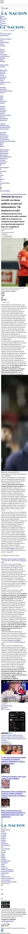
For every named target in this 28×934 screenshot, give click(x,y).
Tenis (1, 99)
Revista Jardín (3, 158)
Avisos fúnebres (4, 136)
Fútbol (1, 96)
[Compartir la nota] (2, 295)
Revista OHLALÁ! (4, 149)
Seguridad (3, 72)
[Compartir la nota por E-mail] (5, 300)
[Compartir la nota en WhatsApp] (4, 295)
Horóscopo (3, 111)
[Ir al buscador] (2, 10)
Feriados (2, 113)
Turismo (2, 108)
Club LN (4, 23)
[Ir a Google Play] (5, 904)
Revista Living (3, 155)
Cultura (2, 75)
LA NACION (4, 194)
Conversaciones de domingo (8, 141)
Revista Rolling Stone (5, 156)
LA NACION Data (4, 42)
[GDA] (5, 926)
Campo (2, 53)
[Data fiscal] (2, 931)
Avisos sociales (4, 137)
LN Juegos (2, 106)
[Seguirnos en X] (2, 890)
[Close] (2, 819)
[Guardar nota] (2, 293)
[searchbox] (13, 31)
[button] (14, 109)
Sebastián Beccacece (6, 705)
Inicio (3, 16)
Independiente (22, 194)
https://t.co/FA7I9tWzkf (14, 640)
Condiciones (4, 921)
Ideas (1, 144)
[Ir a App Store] (5, 907)
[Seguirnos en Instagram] (2, 894)
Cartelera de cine (4, 125)
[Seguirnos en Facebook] (2, 885)
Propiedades (3, 54)
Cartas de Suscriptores (6, 91)
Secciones (4, 19)
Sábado (2, 143)
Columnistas (3, 89)
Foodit (3, 21)
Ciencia (2, 80)
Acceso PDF (3, 132)
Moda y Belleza (4, 118)
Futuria (2, 49)
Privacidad (10, 921)
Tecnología (3, 110)
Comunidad (3, 77)
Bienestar (2, 78)
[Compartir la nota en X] (4, 300)
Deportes (11, 194)
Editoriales (3, 87)
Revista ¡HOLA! (4, 151)
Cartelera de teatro (5, 127)
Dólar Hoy (2, 51)
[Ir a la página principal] (14, 14)
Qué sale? (2, 124)
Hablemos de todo (5, 82)
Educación (3, 73)
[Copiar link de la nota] (2, 298)
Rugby (1, 98)
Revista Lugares (4, 153)
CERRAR (2, 1)
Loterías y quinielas (5, 115)
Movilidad (2, 58)
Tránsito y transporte (5, 39)
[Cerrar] (24, 28)
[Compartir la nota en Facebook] (2, 300)
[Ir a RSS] (2, 899)
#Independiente (10, 548)
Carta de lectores (4, 139)
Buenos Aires (3, 70)
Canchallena (3, 101)
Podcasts (2, 117)
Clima (1, 40)
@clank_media (7, 559)
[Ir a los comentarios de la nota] (4, 293)
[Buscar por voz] (25, 30)
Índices (2, 59)
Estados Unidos (4, 65)
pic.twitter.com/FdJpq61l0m (18, 559)
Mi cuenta (4, 25)
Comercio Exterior (5, 56)
